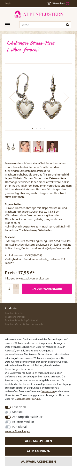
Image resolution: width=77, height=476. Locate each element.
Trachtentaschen (14, 313)
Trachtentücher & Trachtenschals (24, 324)
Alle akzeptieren (38, 441)
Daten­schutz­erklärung (27, 399)
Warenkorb (61, 3)
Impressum (48, 391)
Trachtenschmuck (15, 316)
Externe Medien (23, 422)
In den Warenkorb (47, 289)
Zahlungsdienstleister (27, 417)
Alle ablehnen (38, 451)
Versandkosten (39, 278)
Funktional (19, 427)
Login (8, 3)
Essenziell (19, 407)
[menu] (7, 24)
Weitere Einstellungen (17, 431)
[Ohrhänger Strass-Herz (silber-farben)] (38, 97)
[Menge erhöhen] (16, 286)
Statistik (17, 412)
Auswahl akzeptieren (38, 461)
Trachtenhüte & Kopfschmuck (22, 320)
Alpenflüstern (38, 14)
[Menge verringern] (16, 291)
